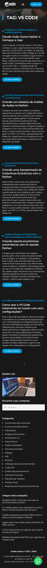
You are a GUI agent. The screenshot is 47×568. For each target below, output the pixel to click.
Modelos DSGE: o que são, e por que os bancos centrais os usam (20, 501)
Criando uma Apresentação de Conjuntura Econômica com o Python (22, 173)
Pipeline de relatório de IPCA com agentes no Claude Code (23, 538)
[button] (23, 4)
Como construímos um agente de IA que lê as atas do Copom (22, 531)
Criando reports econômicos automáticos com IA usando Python (20, 245)
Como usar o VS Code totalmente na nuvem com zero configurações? (22, 308)
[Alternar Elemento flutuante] (38, 561)
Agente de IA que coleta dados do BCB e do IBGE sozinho (22, 523)
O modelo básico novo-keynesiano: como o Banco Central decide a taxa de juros (22, 508)
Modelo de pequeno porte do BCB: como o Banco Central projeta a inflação (22, 516)
